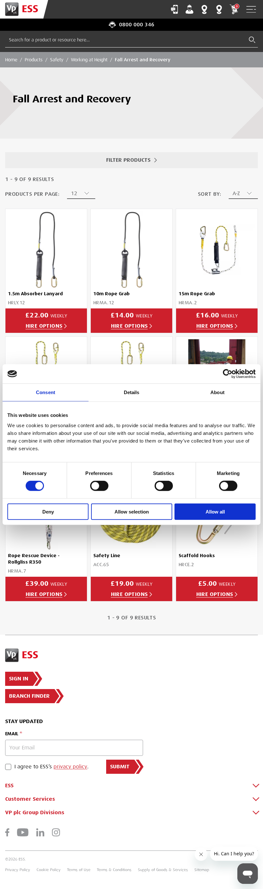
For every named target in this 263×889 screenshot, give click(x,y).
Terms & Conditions (114, 869)
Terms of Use (78, 869)
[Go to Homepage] (24, 9)
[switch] (99, 486)
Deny (48, 511)
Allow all (215, 511)
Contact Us (174, 9)
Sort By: (209, 194)
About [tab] (217, 392)
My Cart (237, 6)
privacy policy (70, 766)
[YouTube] (23, 832)
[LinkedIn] (40, 832)
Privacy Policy (17, 869)
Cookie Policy (49, 869)
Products (34, 59)
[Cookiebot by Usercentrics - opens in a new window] (227, 374)
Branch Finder (204, 9)
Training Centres (219, 9)
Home (11, 59)
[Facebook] (7, 832)
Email (11, 733)
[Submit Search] (252, 40)
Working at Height (89, 59)
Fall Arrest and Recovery (142, 59)
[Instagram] (56, 832)
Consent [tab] (45, 392)
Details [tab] (132, 392)
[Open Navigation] (251, 9)
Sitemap (201, 869)
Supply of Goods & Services (163, 869)
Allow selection (132, 511)
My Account (189, 9)
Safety (57, 59)
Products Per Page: (32, 194)
